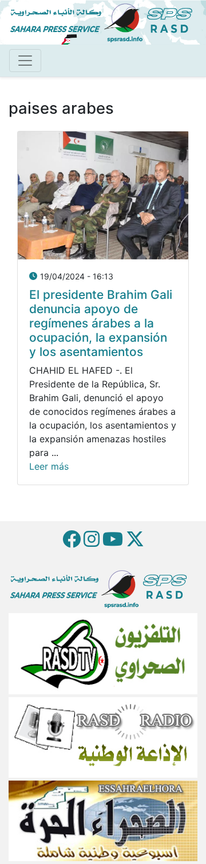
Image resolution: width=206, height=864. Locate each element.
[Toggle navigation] (25, 60)
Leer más (49, 466)
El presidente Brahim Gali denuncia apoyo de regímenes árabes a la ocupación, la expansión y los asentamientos (100, 323)
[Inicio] (106, 21)
